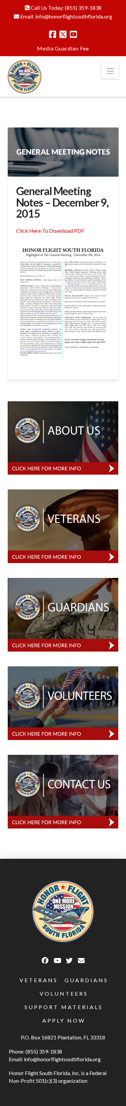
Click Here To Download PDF (50, 230)
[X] (63, 34)
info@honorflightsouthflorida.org (73, 16)
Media (45, 48)
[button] (110, 71)
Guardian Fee (72, 48)
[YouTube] (73, 34)
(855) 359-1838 (83, 7)
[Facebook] (52, 34)
